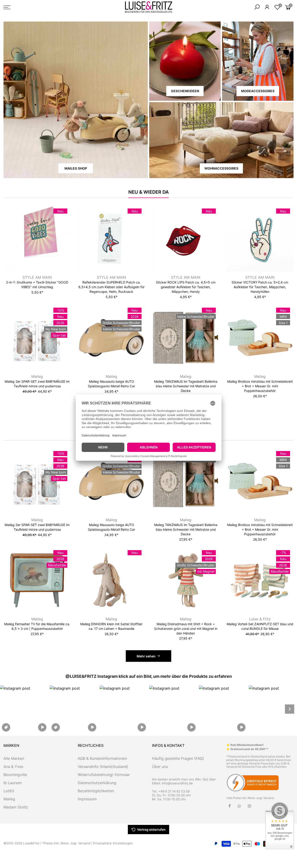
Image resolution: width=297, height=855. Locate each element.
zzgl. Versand (265, 798)
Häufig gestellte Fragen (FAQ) (178, 758)
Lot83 (8, 791)
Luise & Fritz (260, 619)
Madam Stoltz (15, 807)
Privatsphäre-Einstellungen (113, 843)
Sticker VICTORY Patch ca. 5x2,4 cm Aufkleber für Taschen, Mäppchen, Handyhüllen (260, 286)
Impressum (87, 799)
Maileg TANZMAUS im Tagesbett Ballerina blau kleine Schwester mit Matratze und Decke (185, 386)
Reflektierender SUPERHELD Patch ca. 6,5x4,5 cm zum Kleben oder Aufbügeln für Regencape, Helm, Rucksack (111, 286)
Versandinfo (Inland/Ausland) (103, 766)
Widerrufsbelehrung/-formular (104, 774)
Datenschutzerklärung (97, 782)
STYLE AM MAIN (37, 277)
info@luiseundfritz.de (177, 783)
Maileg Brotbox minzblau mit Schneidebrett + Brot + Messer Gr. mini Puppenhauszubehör (260, 386)
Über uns (160, 766)
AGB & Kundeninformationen (102, 758)
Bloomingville (15, 774)
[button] (24, 709)
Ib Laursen (12, 782)
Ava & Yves (13, 766)
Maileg (37, 376)
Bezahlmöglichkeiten (96, 791)
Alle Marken (13, 758)
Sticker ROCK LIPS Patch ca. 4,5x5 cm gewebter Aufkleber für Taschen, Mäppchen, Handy (186, 286)
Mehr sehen (146, 656)
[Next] (289, 709)
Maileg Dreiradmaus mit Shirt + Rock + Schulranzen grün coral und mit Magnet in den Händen (185, 628)
